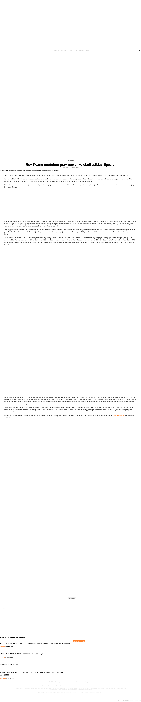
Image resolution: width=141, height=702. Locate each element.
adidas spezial (71, 598)
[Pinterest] (89, 662)
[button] (139, 50)
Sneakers (65, 168)
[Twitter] (134, 50)
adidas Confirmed (118, 415)
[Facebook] (136, 50)
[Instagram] (127, 50)
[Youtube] (132, 50)
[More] (102, 602)
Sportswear (75, 168)
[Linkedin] (99, 662)
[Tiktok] (129, 50)
